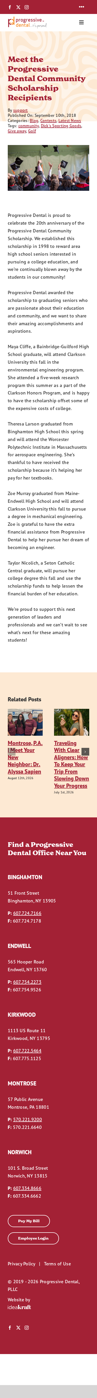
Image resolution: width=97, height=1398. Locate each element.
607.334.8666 (27, 1188)
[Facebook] (10, 7)
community (28, 125)
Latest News (69, 120)
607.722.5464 (27, 1051)
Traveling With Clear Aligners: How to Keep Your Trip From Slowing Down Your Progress (71, 764)
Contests (48, 120)
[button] (12, 752)
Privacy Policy (21, 1264)
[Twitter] (18, 7)
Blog (34, 120)
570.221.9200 (27, 1119)
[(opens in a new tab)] (25, 712)
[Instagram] (27, 7)
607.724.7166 (27, 913)
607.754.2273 (27, 982)
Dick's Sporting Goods (61, 125)
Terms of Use (57, 1264)
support (20, 110)
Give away (17, 130)
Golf (32, 130)
